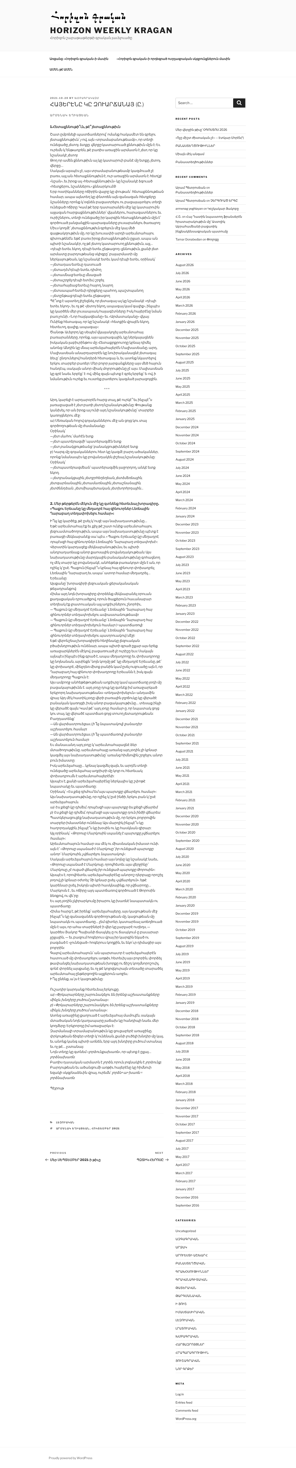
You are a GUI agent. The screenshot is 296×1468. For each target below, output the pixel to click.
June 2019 (183, 962)
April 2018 (183, 1075)
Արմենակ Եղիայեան (73, 1128)
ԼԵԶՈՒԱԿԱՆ (65, 1122)
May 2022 (183, 678)
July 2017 (182, 1148)
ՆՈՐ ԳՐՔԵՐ (185, 1369)
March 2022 (184, 694)
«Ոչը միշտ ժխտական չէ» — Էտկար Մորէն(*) (210, 137)
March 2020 (184, 889)
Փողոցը (213, 239)
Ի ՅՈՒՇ (181, 1304)
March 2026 (184, 305)
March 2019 (184, 986)
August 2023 (185, 557)
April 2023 (183, 589)
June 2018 (183, 1059)
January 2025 (185, 419)
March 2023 (184, 597)
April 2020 (183, 881)
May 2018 (183, 1067)
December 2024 (187, 427)
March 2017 (184, 1173)
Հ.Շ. (178, 216)
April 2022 (183, 686)
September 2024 (187, 451)
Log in (180, 1394)
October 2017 (185, 1124)
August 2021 (184, 751)
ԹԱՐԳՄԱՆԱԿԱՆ (188, 1296)
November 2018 (187, 1019)
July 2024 (182, 467)
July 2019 (182, 954)
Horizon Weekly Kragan (111, 30)
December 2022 (187, 621)
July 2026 (182, 273)
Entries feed (184, 1402)
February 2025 (186, 411)
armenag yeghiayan (189, 208)
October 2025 (185, 346)
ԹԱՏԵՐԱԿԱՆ (186, 1288)
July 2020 (182, 856)
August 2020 (185, 848)
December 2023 (187, 524)
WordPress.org (186, 1419)
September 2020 (188, 840)
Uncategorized (186, 1231)
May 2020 (183, 873)
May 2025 (183, 386)
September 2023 (187, 549)
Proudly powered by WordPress (70, 1458)
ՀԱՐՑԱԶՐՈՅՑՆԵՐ (190, 1344)
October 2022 (185, 638)
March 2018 (184, 1083)
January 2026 (185, 322)
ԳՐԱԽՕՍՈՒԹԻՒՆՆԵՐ (192, 1271)
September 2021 (187, 743)
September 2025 (187, 354)
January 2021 (185, 808)
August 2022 (185, 654)
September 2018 (187, 1035)
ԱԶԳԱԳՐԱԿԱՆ (187, 1239)
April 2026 (183, 297)
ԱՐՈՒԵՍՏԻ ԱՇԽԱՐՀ (192, 1255)
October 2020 (185, 832)
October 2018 (185, 1027)
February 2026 (186, 313)
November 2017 (187, 1116)
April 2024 (183, 492)
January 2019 (185, 1002)
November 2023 (187, 532)
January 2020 (185, 905)
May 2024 (183, 484)
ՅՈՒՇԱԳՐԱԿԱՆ (188, 1360)
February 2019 (186, 994)
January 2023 (185, 613)
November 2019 (187, 921)
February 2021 (185, 800)
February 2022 (186, 703)
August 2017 (184, 1140)
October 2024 (185, 443)
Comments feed (187, 1410)
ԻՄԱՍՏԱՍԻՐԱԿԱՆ (190, 1312)
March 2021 (184, 792)
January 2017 (185, 1189)
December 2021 (187, 719)
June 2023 (183, 573)
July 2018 (182, 1051)
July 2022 (182, 662)
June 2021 (183, 767)
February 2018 (186, 1092)
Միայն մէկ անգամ (190, 154)
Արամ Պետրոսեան (191, 187)
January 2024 (185, 516)
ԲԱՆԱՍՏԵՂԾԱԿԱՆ (190, 1263)
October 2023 (185, 540)
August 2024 (185, 459)
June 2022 (183, 670)
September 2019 (187, 938)
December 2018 (187, 1011)
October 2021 (185, 735)
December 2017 (187, 1108)
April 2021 (183, 784)
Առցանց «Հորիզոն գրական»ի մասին (79, 58)
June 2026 (183, 281)
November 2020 (187, 824)
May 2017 (182, 1157)
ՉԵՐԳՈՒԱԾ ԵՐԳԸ (224, 200)
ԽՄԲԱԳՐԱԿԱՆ (187, 1336)
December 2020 (187, 816)
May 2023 (183, 581)
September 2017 (187, 1132)
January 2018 (185, 1100)
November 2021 (187, 727)
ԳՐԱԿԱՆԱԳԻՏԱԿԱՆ (191, 1279)
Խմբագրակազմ (87, 98)
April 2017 (183, 1165)
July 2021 (182, 759)
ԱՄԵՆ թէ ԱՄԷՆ (61, 69)
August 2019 (185, 946)
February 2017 (185, 1181)
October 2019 (185, 930)
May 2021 (182, 775)
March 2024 (184, 500)
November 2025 (187, 338)
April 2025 (183, 394)
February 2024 (186, 508)
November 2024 (187, 435)
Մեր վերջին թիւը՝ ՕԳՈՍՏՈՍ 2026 (201, 129)
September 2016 (187, 1205)
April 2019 (183, 978)
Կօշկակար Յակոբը (223, 208)
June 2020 (183, 865)
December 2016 (187, 1197)
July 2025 (182, 370)
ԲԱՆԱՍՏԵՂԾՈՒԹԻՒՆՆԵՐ (195, 145)
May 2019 (183, 970)
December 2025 (187, 330)
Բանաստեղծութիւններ (194, 162)
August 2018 (185, 1043)
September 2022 (187, 646)
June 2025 (183, 378)
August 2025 (185, 362)
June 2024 (183, 475)
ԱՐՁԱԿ (181, 1247)
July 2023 (182, 565)
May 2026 (183, 289)
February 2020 (186, 897)
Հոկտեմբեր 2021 (106, 1128)
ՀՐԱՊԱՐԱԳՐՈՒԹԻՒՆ (192, 1352)
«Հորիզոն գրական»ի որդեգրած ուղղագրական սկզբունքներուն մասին (173, 58)
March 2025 (184, 402)
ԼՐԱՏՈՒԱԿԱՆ (186, 1328)
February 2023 (186, 605)
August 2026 (185, 265)
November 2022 (187, 629)
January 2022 (185, 711)
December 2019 (187, 913)
